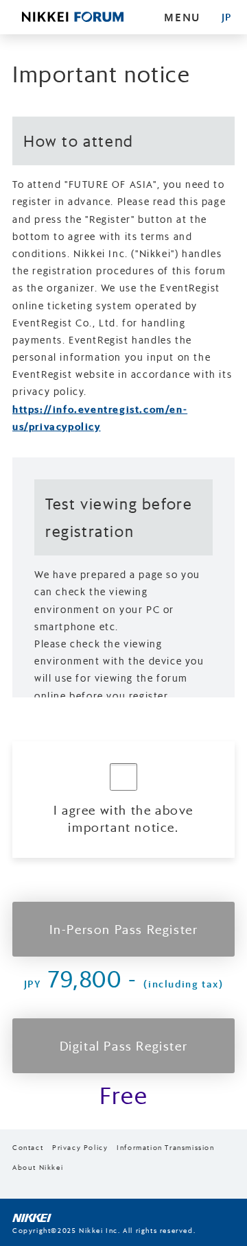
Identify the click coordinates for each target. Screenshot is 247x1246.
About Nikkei (37, 1167)
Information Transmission (165, 1147)
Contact (27, 1147)
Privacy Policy (80, 1147)
